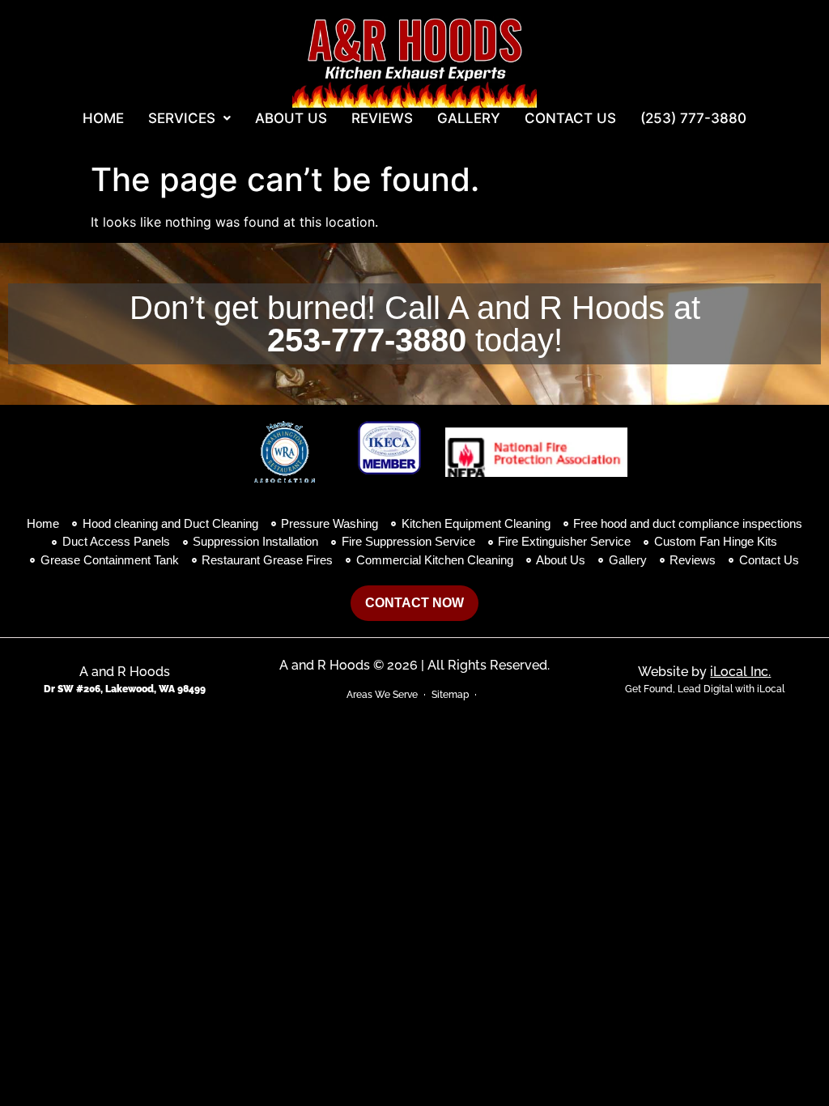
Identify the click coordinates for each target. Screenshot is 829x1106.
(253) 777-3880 (693, 118)
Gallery (468, 118)
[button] (189, 119)
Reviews (382, 118)
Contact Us (570, 118)
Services (181, 118)
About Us (291, 118)
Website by (704, 671)
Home (103, 118)
